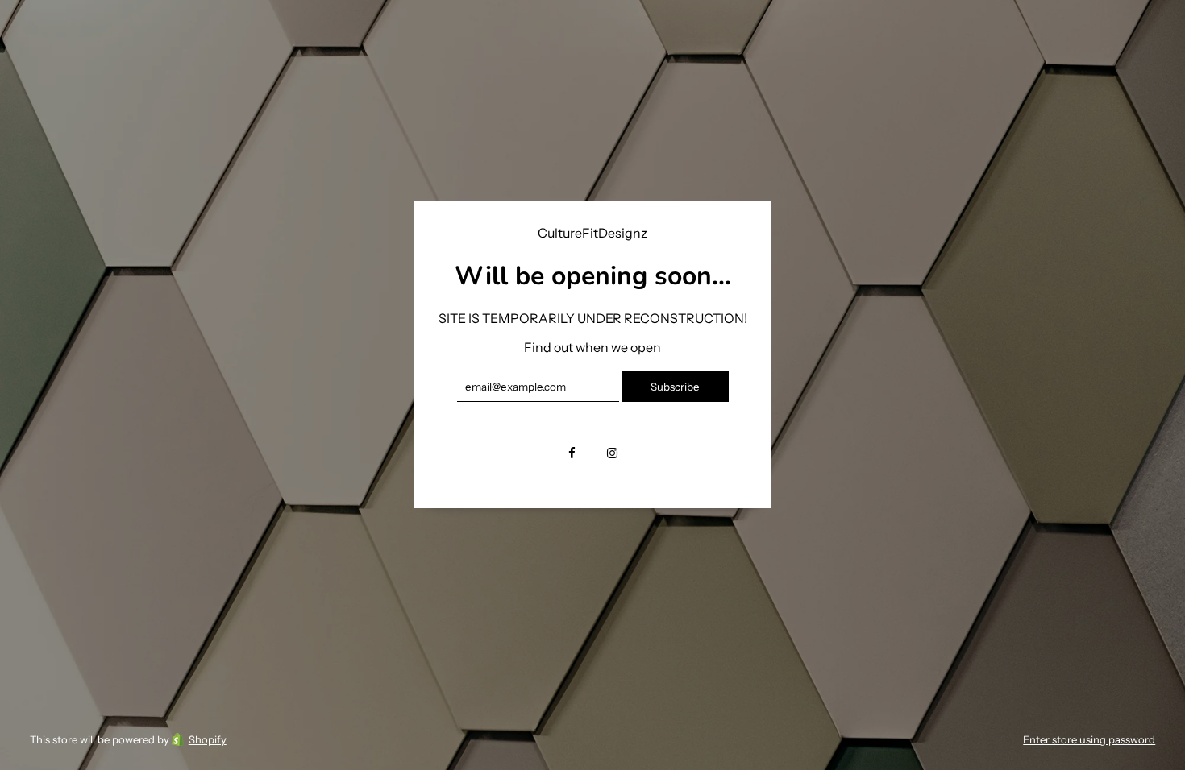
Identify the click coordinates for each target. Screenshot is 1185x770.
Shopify (208, 739)
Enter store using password (1089, 739)
